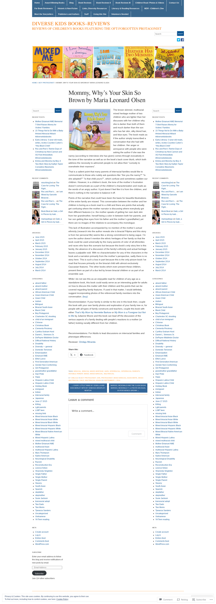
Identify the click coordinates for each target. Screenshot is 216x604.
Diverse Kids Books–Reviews (71, 23)
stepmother (40, 495)
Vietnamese (40, 516)
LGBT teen (39, 410)
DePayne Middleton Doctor (47, 338)
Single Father (41, 474)
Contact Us (174, 3)
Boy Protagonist (46, 83)
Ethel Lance (40, 359)
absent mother (41, 286)
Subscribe (36, 552)
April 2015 (39, 240)
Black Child (40, 310)
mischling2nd (47, 183)
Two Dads (39, 504)
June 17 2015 (41, 401)
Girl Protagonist (42, 368)
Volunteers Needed (119, 14)
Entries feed (40, 538)
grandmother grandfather (46, 371)
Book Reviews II (103, 3)
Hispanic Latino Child (44, 383)
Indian (38, 392)
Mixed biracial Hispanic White (48, 429)
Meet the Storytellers (43, 14)
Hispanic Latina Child (44, 380)
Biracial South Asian (43, 307)
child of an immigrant (44, 319)
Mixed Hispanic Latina (44, 438)
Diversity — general (43, 347)
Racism (38, 462)
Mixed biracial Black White (46, 422)
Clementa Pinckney (43, 328)
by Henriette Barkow (93, 312)
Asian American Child (44, 295)
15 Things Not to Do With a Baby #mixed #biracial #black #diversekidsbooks (49, 134)
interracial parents (130, 371)
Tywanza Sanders (43, 510)
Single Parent (41, 480)
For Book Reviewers (43, 8)
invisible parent (75, 374)
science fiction (41, 468)
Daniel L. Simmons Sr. (44, 335)
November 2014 (42, 255)
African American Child (45, 292)
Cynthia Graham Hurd (44, 332)
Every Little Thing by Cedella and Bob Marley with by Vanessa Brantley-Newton (87, 388)
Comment (137, 433)
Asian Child (40, 298)
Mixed (86, 374)
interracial (115, 371)
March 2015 (40, 243)
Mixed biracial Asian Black (46, 416)
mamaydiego (46, 219)
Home (37, 3)
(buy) (85, 296)
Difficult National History (45, 341)
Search (180, 33)
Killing (38, 404)
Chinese (39, 322)
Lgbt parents (40, 407)
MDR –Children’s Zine (154, 8)
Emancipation (41, 353)
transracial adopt (42, 501)
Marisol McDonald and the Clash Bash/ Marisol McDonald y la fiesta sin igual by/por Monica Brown (128, 388)
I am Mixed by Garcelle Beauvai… (52, 195)
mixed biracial (96, 374)
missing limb (40, 413)
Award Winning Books (55, 3)
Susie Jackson (41, 498)
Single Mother (41, 477)
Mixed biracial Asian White (46, 419)
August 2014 (40, 264)
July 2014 (39, 267)
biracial (77, 371)
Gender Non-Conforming (46, 365)
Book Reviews (84, 3)
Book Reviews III (123, 3)
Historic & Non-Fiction (67, 8)
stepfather (39, 492)
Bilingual (39, 304)
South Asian (40, 486)
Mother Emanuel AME (44, 444)
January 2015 (41, 249)
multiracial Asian (42, 447)
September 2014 (42, 261)
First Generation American (46, 362)
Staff (86, 14)
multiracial (109, 374)
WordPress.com (42, 544)
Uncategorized (41, 513)
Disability (39, 344)
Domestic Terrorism (43, 350)
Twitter (178, 39)
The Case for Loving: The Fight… (50, 186)
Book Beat (45, 211)
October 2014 (41, 258)
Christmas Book (42, 325)
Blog (71, 3)
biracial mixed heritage (93, 371)
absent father (40, 283)
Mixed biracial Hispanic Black (48, 425)
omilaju (74, 378)
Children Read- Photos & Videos (149, 3)
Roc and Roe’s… (48, 192)
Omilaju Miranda (87, 342)
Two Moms (39, 507)
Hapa (37, 377)
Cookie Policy (62, 599)
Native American (42, 456)
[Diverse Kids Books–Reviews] (108, 62)
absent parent (41, 289)
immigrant (39, 389)
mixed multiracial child (44, 441)
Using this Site (99, 14)
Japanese (39, 398)
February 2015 (41, 246)
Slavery (38, 483)
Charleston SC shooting (45, 316)
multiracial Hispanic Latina (46, 450)
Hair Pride (39, 374)
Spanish (38, 489)
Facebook (182, 39)
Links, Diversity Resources (94, 8)
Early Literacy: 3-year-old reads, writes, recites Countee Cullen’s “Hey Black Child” (49, 143)
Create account (41, 532)
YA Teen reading (42, 519)
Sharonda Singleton (43, 471)
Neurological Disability (45, 459)
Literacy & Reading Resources (125, 8)
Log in (38, 535)
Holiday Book (41, 386)
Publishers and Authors (68, 14)
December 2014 (42, 252)
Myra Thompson (42, 453)
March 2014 (40, 270)
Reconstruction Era (43, 465)
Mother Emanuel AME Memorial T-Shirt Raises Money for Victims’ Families (48, 124)
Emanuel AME (41, 356)
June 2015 (39, 237)
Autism (38, 301)
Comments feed (42, 541)
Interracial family (42, 395)
